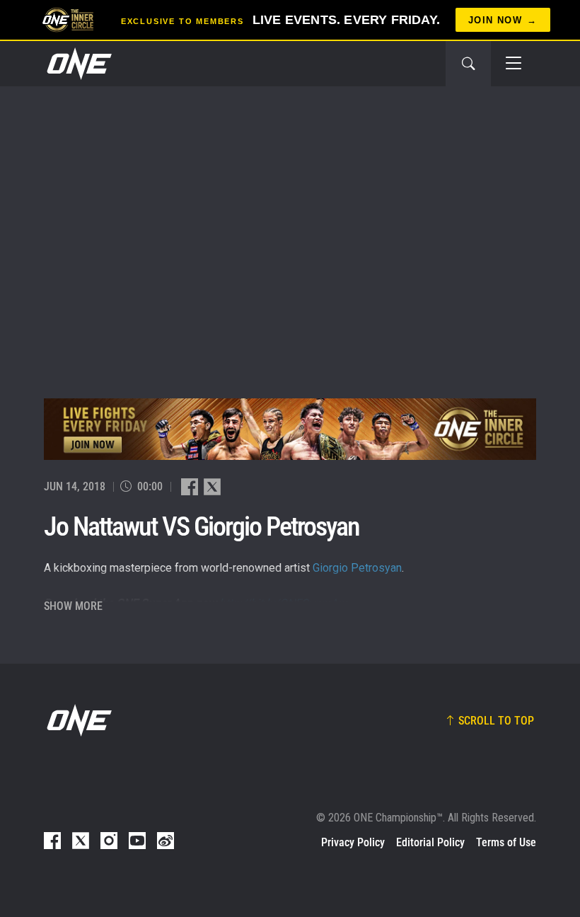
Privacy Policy (353, 842)
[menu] (513, 63)
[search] (468, 63)
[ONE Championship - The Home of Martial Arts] (78, 64)
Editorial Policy (430, 842)
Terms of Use (506, 842)
